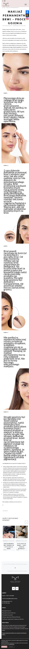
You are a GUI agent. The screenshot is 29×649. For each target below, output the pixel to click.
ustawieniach (11, 644)
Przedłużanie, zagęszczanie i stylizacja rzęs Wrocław (13, 619)
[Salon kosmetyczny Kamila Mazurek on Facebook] (16, 588)
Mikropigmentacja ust (6, 610)
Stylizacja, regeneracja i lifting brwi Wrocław (11, 617)
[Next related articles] (26, 522)
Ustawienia (11, 646)
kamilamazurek (8, 25)
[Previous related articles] (23, 522)
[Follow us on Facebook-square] (4, 1)
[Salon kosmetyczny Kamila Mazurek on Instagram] (13, 588)
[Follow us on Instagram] (2, 1)
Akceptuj (4, 646)
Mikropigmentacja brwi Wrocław (9, 612)
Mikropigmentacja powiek (7, 615)
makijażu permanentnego (15, 31)
